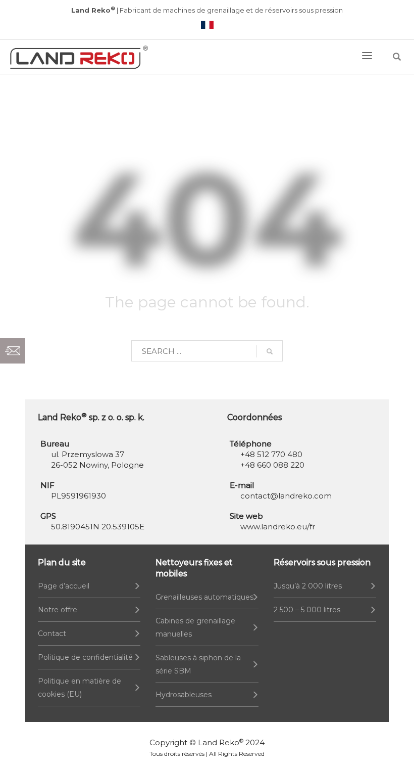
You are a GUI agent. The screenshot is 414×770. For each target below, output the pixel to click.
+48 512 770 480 (271, 454)
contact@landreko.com (286, 496)
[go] (269, 351)
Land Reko (220, 742)
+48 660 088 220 (272, 465)
